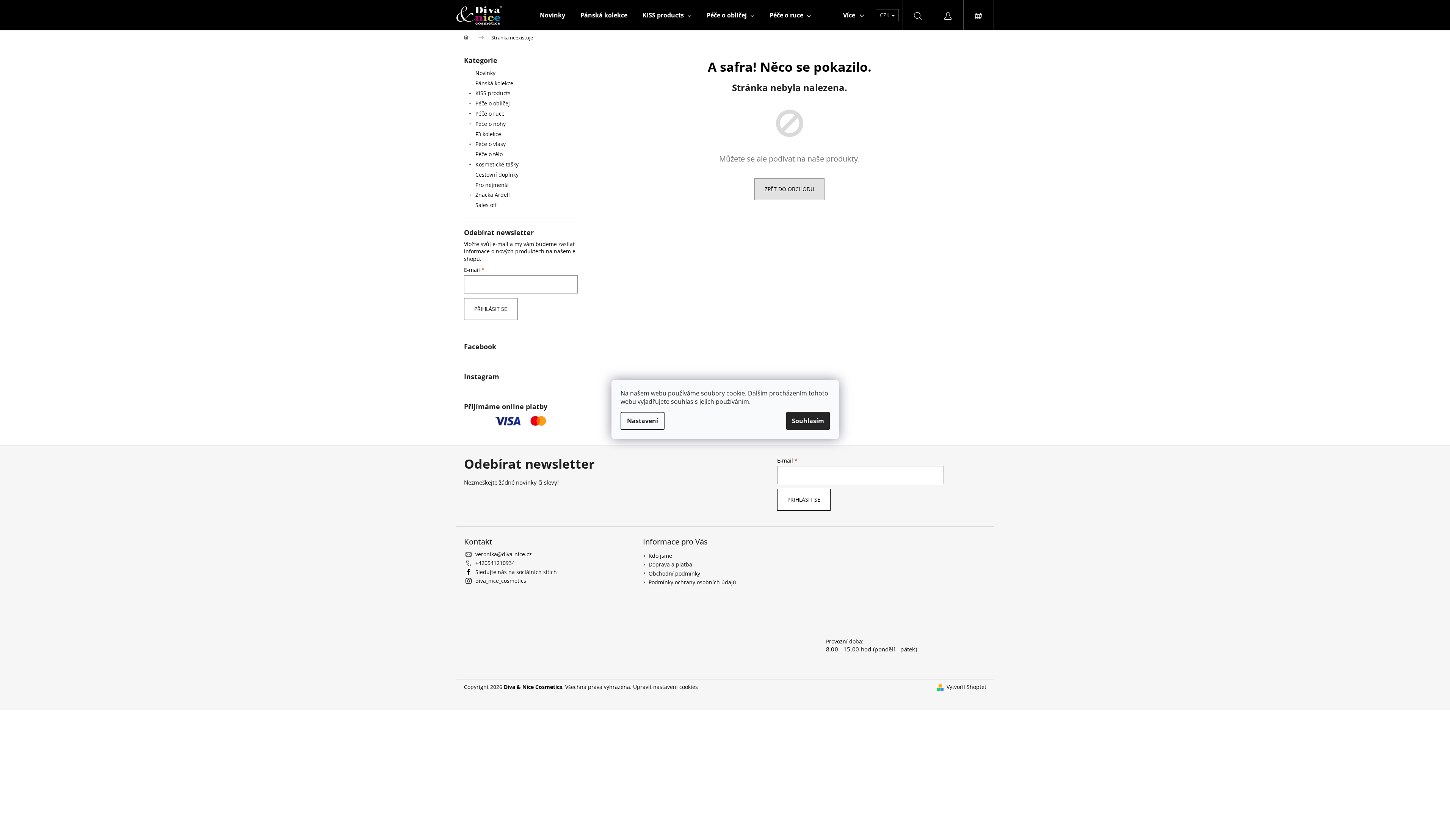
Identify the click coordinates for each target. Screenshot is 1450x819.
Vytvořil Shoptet (966, 686)
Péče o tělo (489, 154)
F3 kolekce (488, 134)
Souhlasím (808, 421)
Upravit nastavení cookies (665, 686)
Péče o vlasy (490, 143)
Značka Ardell (492, 194)
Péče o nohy (490, 123)
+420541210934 (495, 562)
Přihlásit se (490, 308)
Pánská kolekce (494, 83)
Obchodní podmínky (674, 573)
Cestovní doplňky (497, 174)
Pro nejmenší (492, 184)
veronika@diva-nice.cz (503, 554)
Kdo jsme (660, 555)
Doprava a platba (670, 564)
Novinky (485, 73)
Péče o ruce (490, 113)
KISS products (493, 93)
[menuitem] (552, 15)
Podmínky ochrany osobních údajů (692, 582)
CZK (885, 15)
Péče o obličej (492, 103)
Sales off (486, 205)
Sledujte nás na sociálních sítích (516, 572)
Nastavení (642, 421)
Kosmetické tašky (497, 164)
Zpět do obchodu (789, 189)
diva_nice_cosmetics (500, 580)
